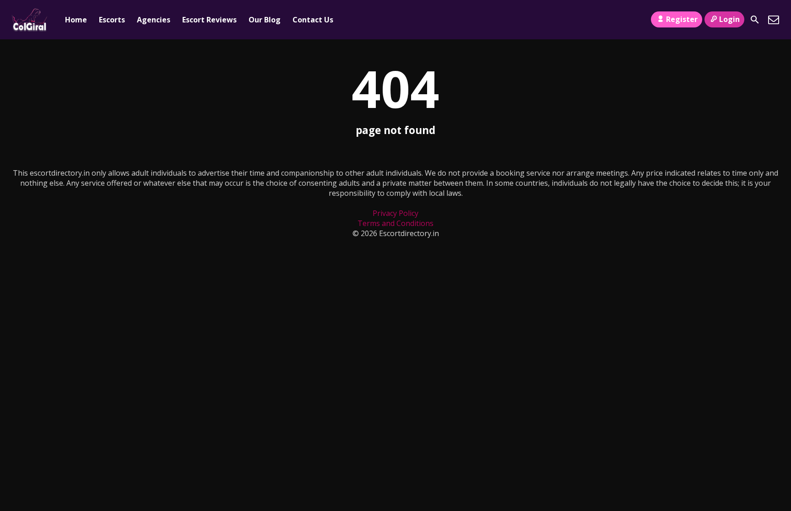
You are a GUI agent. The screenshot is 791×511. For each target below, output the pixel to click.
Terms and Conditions (395, 223)
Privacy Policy (395, 213)
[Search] (755, 19)
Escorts (112, 20)
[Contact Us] (773, 19)
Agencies (153, 20)
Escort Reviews (209, 20)
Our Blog (265, 20)
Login (729, 19)
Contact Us (313, 20)
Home (76, 20)
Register (682, 19)
